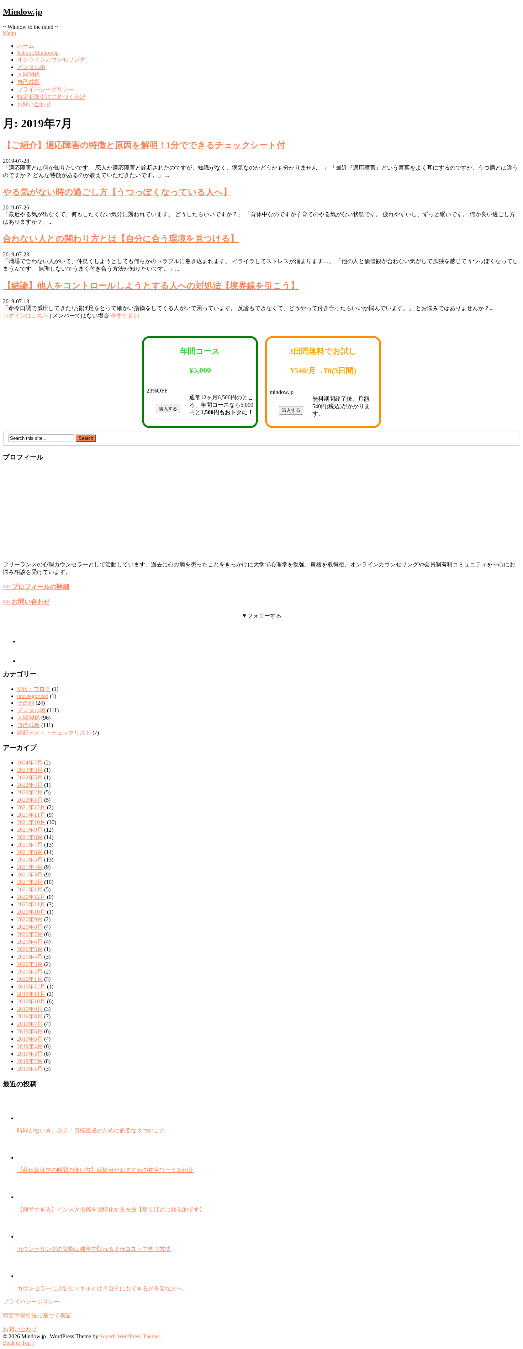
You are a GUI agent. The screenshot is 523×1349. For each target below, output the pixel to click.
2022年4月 (30, 785)
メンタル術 (31, 67)
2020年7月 (30, 934)
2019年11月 (31, 994)
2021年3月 (30, 874)
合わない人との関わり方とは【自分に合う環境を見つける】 (121, 238)
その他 (25, 703)
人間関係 (28, 74)
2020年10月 (31, 912)
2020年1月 (30, 979)
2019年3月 (30, 1054)
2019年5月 (30, 1039)
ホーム (25, 46)
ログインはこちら (25, 316)
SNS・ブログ (34, 689)
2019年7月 (30, 1024)
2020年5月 (30, 949)
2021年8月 (30, 837)
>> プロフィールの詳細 (36, 586)
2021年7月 (30, 845)
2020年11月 (31, 904)
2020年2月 (30, 972)
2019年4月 (30, 1046)
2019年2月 (30, 1061)
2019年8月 (30, 1016)
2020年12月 (31, 897)
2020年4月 (30, 957)
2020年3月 (30, 964)
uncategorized (32, 696)
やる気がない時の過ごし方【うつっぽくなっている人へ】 (117, 192)
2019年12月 (31, 986)
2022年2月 (30, 792)
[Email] (28, 661)
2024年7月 (30, 762)
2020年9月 (30, 919)
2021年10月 (31, 822)
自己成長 (28, 82)
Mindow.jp (22, 11)
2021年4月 (30, 867)
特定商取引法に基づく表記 (51, 97)
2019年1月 (30, 1069)
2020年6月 (30, 942)
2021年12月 (31, 807)
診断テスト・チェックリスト (54, 733)
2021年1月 (30, 889)
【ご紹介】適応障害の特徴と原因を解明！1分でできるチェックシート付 (144, 145)
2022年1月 (30, 800)
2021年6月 (30, 852)
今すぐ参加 (125, 316)
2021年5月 (30, 860)
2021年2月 (30, 882)
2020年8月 (30, 927)
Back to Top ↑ (19, 1343)
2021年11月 (31, 815)
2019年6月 (30, 1031)
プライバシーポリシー (45, 89)
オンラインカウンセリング (51, 60)
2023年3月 (30, 770)
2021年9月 (30, 830)
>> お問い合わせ (26, 601)
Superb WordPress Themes (130, 1336)
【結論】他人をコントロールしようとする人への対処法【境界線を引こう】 (151, 285)
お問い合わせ (34, 104)
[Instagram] (28, 641)
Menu (9, 33)
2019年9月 (30, 1009)
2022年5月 (30, 777)
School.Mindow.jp (38, 53)
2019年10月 (31, 1001)
